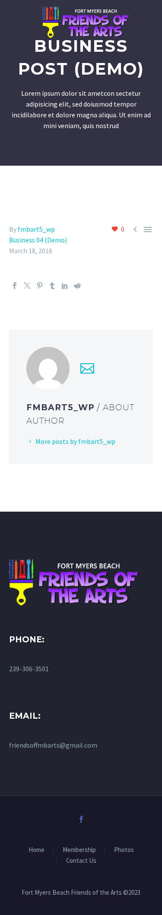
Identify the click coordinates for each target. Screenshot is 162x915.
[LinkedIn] (64, 285)
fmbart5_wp (36, 229)
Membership (79, 850)
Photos (124, 850)
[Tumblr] (52, 285)
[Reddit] (77, 285)
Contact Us (81, 861)
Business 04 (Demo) (38, 240)
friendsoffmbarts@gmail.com (53, 745)
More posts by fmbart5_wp (75, 441)
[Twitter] (27, 285)
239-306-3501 (29, 668)
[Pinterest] (39, 285)
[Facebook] (14, 285)
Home (36, 850)
